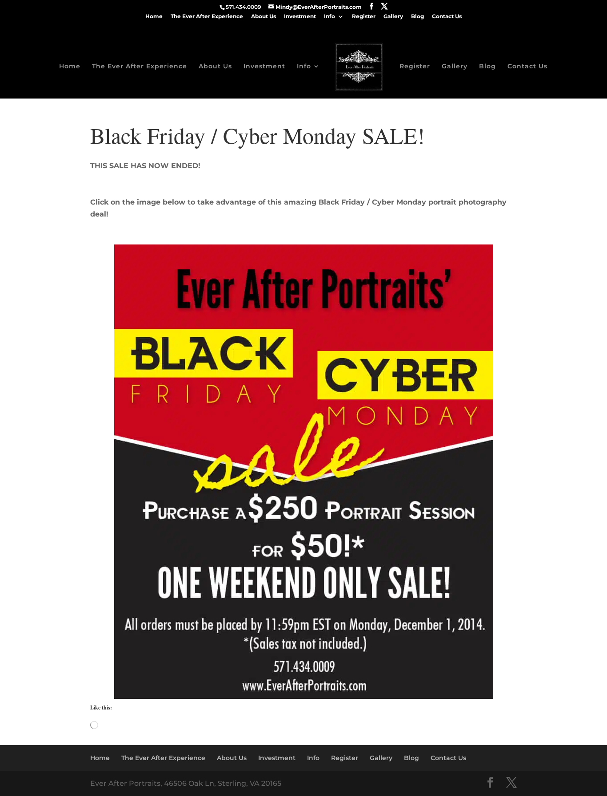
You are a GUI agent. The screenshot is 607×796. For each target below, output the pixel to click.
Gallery (393, 17)
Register (363, 17)
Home (154, 17)
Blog (417, 17)
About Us (263, 17)
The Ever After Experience (207, 17)
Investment (300, 17)
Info (329, 17)
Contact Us (447, 17)
